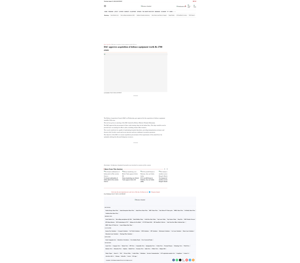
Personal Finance (168, 246)
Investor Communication (153, 253)
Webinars (157, 11)
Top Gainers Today (171, 219)
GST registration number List (168, 253)
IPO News (132, 246)
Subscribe (123, 256)
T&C (121, 253)
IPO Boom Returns (110, 222)
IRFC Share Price (153, 210)
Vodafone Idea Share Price (111, 213)
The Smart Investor (148, 11)
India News (109, 44)
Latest (116, 11)
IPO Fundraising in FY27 (122, 222)
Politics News (155, 249)
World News (186, 246)
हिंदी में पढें (194, 1)
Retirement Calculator (164, 231)
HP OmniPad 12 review (182, 15)
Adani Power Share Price (142, 210)
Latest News (108, 246)
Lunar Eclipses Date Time (126, 225)
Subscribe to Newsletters (123, 240)
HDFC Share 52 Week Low (111, 225)
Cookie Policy (135, 253)
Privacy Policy (127, 253)
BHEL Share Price (178, 210)
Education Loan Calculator (111, 234)
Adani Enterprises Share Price (127, 210)
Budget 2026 (163, 249)
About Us (116, 253)
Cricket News (159, 246)
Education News (117, 249)
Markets (126, 11)
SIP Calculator (154, 231)
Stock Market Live (115, 15)
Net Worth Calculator (134, 231)
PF (168, 11)
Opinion (139, 11)
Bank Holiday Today (138, 219)
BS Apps (134, 256)
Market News (125, 246)
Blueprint (133, 11)
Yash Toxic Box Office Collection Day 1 (176, 222)
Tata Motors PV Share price (166, 210)
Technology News (178, 246)
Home (105, 11)
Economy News (139, 249)
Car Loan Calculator (176, 231)
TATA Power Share (193, 15)
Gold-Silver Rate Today (150, 219)
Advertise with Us (109, 256)
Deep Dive (180, 219)
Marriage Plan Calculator (126, 234)
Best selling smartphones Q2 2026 (124, 219)
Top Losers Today (161, 219)
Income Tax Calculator (110, 231)
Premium (110, 11)
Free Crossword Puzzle (147, 240)
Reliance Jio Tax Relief (135, 222)
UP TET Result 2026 (147, 222)
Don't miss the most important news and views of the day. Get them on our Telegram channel (135, 192)
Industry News (108, 249)
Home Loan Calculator (188, 231)
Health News (132, 249)
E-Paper (121, 11)
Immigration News (150, 246)
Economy (163, 11)
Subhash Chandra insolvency (143, 15)
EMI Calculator (145, 231)
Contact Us (186, 253)
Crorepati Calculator (123, 231)
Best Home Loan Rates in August (159, 15)
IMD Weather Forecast (189, 219)
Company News (116, 246)
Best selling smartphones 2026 (128, 15)
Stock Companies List (110, 240)
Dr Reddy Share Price (190, 210)
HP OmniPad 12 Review (159, 222)
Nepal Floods (171, 15)
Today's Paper (108, 253)
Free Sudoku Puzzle (135, 240)
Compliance (179, 253)
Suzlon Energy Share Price (111, 210)
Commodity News (140, 246)
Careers (129, 256)
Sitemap (117, 256)
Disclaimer (142, 253)
